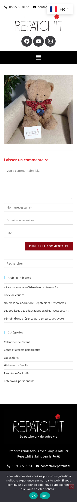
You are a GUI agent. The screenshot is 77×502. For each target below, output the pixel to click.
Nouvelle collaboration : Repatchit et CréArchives (35, 303)
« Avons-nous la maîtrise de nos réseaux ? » (31, 287)
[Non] (71, 486)
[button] (38, 57)
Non (45, 495)
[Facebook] (26, 41)
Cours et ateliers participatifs (22, 350)
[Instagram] (50, 41)
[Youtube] (38, 41)
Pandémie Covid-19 (16, 373)
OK (33, 495)
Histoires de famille (16, 365)
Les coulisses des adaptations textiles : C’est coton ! (36, 310)
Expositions (11, 358)
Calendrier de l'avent (17, 342)
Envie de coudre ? (15, 295)
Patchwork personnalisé (19, 381)
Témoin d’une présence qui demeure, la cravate (34, 318)
